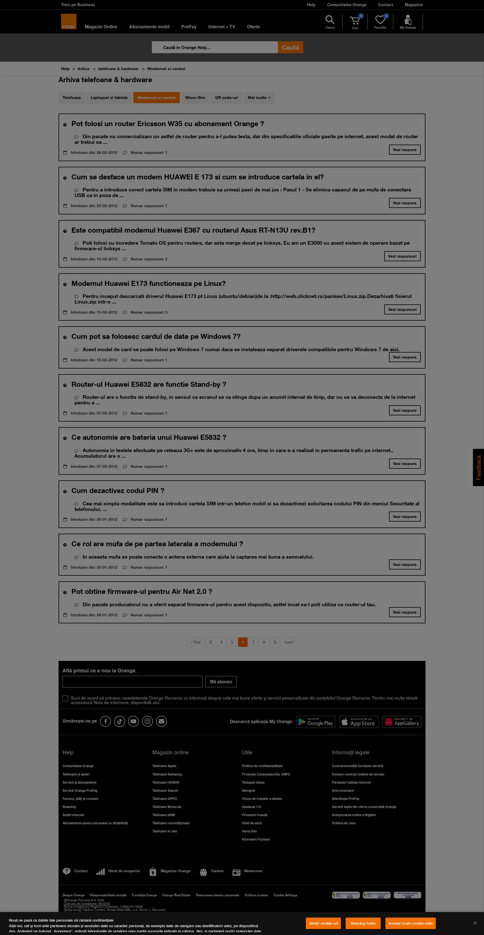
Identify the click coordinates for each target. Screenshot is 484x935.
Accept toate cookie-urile (410, 923)
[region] (242, 923)
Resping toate (363, 923)
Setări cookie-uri (323, 923)
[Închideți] (475, 923)
